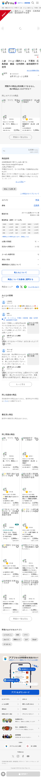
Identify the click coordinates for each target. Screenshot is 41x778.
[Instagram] (17, 756)
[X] (12, 756)
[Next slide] (38, 28)
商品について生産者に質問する (20, 279)
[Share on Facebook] (17, 286)
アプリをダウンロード (20, 692)
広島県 (36, 205)
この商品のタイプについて (29, 194)
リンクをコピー (33, 287)
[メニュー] (37, 3)
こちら (5, 401)
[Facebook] (23, 756)
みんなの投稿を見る (33, 70)
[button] (20, 75)
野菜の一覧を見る (20, 137)
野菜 (16, 7)
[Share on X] (21, 287)
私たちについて (20, 272)
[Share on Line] (25, 286)
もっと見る (20, 384)
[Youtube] (28, 756)
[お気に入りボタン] (18, 101)
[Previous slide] (2, 28)
